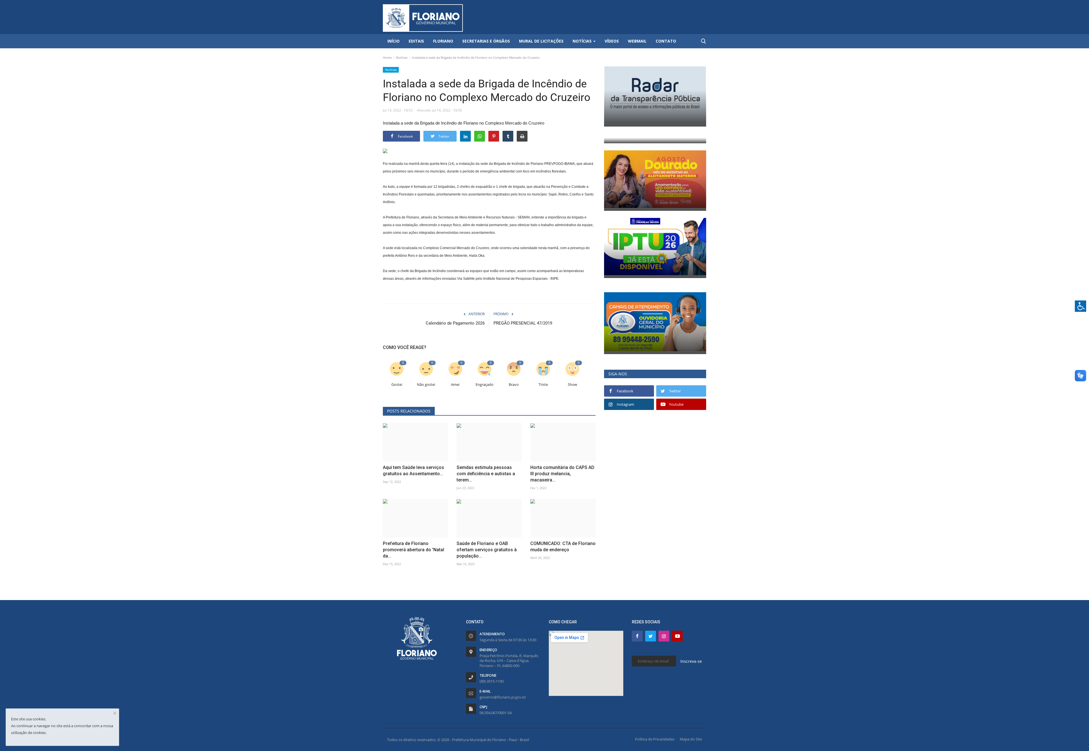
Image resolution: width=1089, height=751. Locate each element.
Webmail (637, 41)
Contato (666, 41)
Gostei (396, 384)
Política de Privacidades (654, 739)
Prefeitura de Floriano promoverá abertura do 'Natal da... (413, 550)
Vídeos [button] (612, 41)
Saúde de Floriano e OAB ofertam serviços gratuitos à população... (487, 550)
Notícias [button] (583, 41)
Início (393, 41)
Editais (416, 41)
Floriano (443, 41)
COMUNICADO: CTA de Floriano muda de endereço (563, 546)
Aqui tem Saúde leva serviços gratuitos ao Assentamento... (413, 470)
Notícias (402, 57)
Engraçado (484, 384)
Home (387, 57)
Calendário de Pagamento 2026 (455, 323)
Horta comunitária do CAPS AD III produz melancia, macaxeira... (562, 474)
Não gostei (426, 384)
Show (572, 384)
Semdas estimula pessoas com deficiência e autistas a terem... (486, 474)
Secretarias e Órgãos (486, 41)
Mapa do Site (691, 739)
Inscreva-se (691, 661)
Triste (543, 384)
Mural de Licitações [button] (541, 41)
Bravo (514, 384)
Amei (455, 384)
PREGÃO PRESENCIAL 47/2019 (522, 323)
